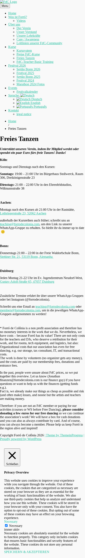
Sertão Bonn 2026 (28, 69)
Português (40, 106)
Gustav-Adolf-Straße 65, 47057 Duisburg (27, 281)
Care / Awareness (28, 39)
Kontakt (13, 110)
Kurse (12, 47)
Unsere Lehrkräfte (28, 35)
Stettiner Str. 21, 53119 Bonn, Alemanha (26, 256)
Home (12, 13)
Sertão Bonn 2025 (28, 76)
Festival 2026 (17, 65)
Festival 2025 (25, 73)
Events (12, 88)
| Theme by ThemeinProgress (64, 435)
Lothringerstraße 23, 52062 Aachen (23, 213)
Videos (21, 20)
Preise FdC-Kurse (28, 54)
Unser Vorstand (27, 32)
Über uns (14, 24)
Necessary (15, 525)
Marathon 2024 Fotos (31, 84)
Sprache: (14, 95)
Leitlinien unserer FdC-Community (39, 43)
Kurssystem (24, 50)
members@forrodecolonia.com (20, 310)
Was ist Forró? (17, 17)
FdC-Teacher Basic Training (35, 62)
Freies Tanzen (26, 58)
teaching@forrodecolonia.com (19, 224)
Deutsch (36, 99)
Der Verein (24, 28)
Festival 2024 (25, 80)
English (35, 103)
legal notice (24, 114)
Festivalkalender (27, 91)
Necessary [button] (11, 521)
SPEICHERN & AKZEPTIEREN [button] (26, 552)
